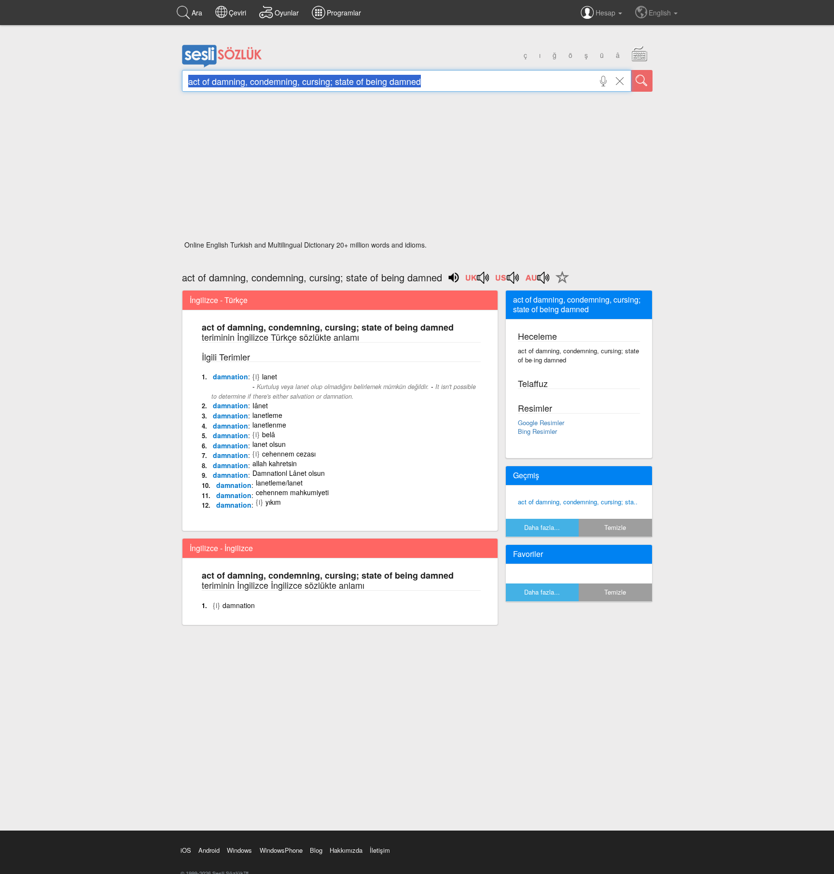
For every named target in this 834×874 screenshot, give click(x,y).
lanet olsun (269, 444)
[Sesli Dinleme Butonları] (477, 281)
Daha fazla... (542, 527)
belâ (268, 434)
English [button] (661, 12)
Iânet (260, 405)
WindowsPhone (281, 850)
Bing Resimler (537, 431)
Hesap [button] (606, 12)
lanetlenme (269, 425)
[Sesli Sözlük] (222, 65)
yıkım (273, 502)
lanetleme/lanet (279, 482)
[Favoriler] (560, 283)
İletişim (380, 850)
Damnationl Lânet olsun (288, 473)
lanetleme (267, 415)
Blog (316, 850)
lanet (269, 376)
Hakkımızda (346, 850)
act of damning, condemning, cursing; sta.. (578, 501)
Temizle (615, 527)
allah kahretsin (274, 463)
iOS (186, 850)
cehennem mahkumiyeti (292, 492)
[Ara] (642, 81)
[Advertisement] (417, 168)
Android (209, 850)
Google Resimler (541, 422)
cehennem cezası (289, 453)
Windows (239, 850)
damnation (230, 376)
